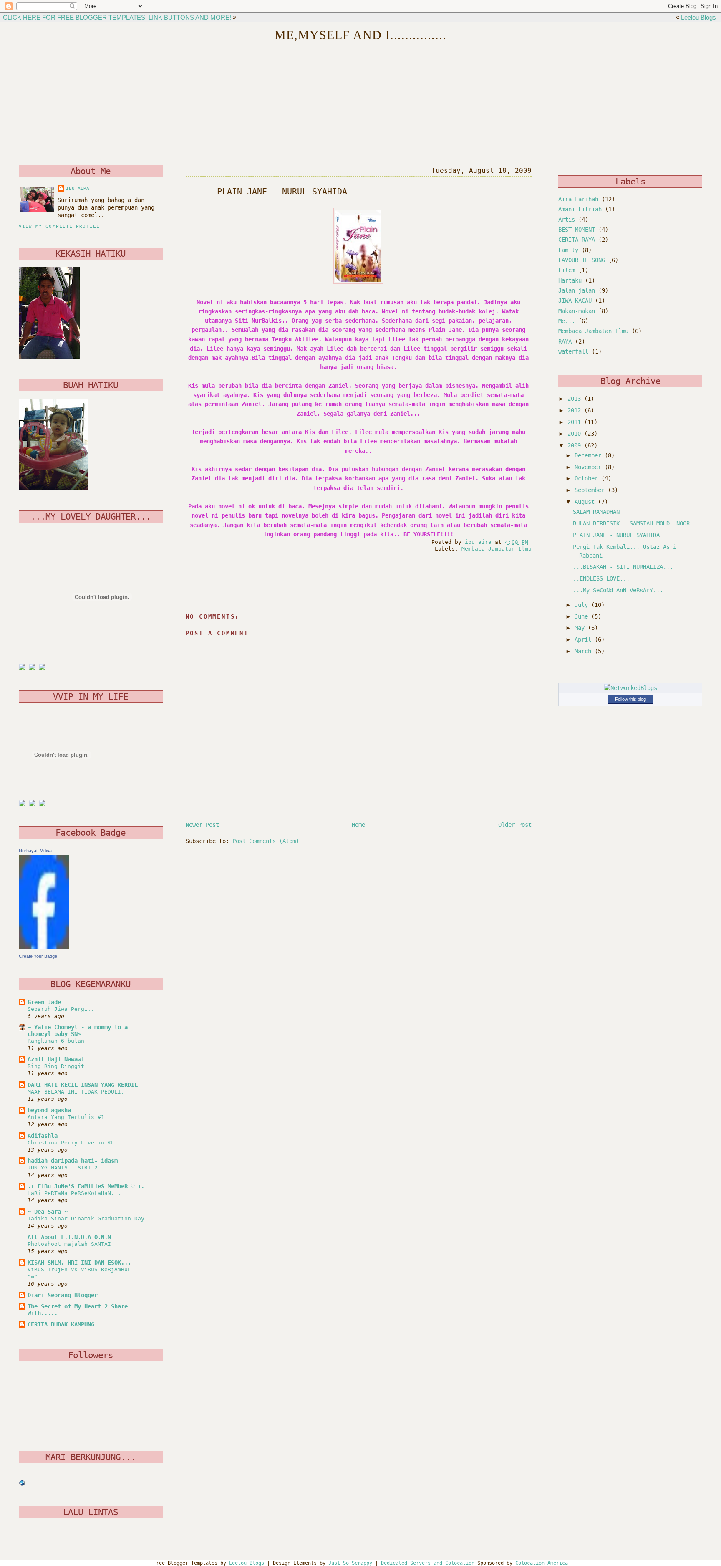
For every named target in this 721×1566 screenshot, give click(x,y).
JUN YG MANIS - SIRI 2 (63, 1167)
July (583, 604)
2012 (575, 410)
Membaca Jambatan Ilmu (496, 549)
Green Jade (44, 1002)
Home (358, 824)
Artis (566, 219)
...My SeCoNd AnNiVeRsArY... (618, 590)
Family (568, 250)
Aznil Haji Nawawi (56, 1059)
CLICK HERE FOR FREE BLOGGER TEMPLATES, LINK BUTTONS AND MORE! (117, 17)
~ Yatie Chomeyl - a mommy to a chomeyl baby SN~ (78, 1030)
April (585, 639)
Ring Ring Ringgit (56, 1066)
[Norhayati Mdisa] (44, 947)
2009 (575, 445)
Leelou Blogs (698, 17)
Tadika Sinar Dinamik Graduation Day (86, 1218)
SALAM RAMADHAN (596, 511)
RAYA (565, 341)
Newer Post (202, 824)
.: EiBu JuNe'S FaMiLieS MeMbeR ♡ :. (86, 1186)
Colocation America (541, 1563)
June (583, 616)
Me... (566, 321)
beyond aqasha (49, 1110)
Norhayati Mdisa (35, 850)
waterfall (573, 351)
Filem (566, 270)
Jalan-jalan (576, 290)
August (586, 501)
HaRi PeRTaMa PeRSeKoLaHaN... (74, 1193)
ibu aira (77, 188)
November (590, 467)
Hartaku (570, 280)
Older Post (515, 824)
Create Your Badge (38, 956)
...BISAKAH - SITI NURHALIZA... (623, 566)
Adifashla (43, 1135)
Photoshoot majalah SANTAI (69, 1244)
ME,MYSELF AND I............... (360, 35)
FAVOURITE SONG (581, 260)
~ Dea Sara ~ (48, 1211)
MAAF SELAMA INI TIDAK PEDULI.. (78, 1092)
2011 (575, 422)
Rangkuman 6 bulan (56, 1041)
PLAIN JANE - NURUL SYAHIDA (616, 535)
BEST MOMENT (576, 229)
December (590, 455)
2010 (575, 433)
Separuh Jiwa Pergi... (63, 1009)
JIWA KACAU (575, 300)
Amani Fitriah (580, 209)
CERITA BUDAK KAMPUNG (61, 1324)
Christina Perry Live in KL (71, 1142)
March (585, 651)
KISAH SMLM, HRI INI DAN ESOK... (79, 1262)
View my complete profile (59, 226)
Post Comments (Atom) (265, 841)
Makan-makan (576, 311)
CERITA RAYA (576, 239)
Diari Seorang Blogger (63, 1295)
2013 (575, 398)
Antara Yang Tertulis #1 (66, 1117)
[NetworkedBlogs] (630, 687)
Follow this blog (630, 699)
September (591, 490)
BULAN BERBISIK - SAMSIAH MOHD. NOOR (631, 523)
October (588, 478)
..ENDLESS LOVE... (601, 578)
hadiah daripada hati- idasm (73, 1160)
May (581, 627)
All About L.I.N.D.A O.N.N (69, 1237)
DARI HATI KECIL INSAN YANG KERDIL (83, 1084)
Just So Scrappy (350, 1563)
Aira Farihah (578, 199)
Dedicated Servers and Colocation (427, 1563)
